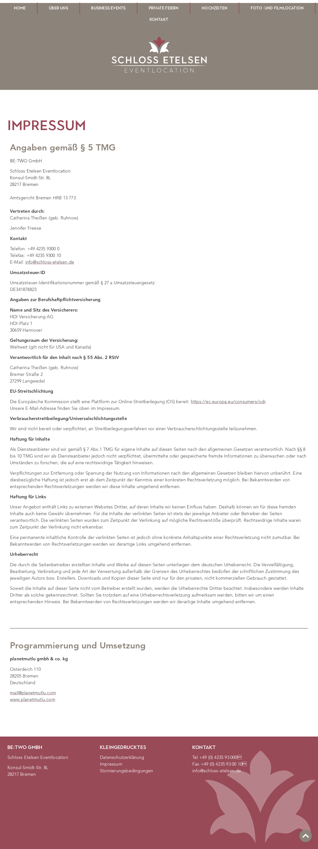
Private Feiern (164, 8)
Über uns (58, 8)
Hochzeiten (214, 8)
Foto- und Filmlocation (277, 8)
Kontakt (159, 19)
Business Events (108, 8)
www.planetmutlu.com (32, 700)
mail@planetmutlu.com (33, 693)
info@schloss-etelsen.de (49, 262)
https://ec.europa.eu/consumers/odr (228, 402)
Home (20, 8)
